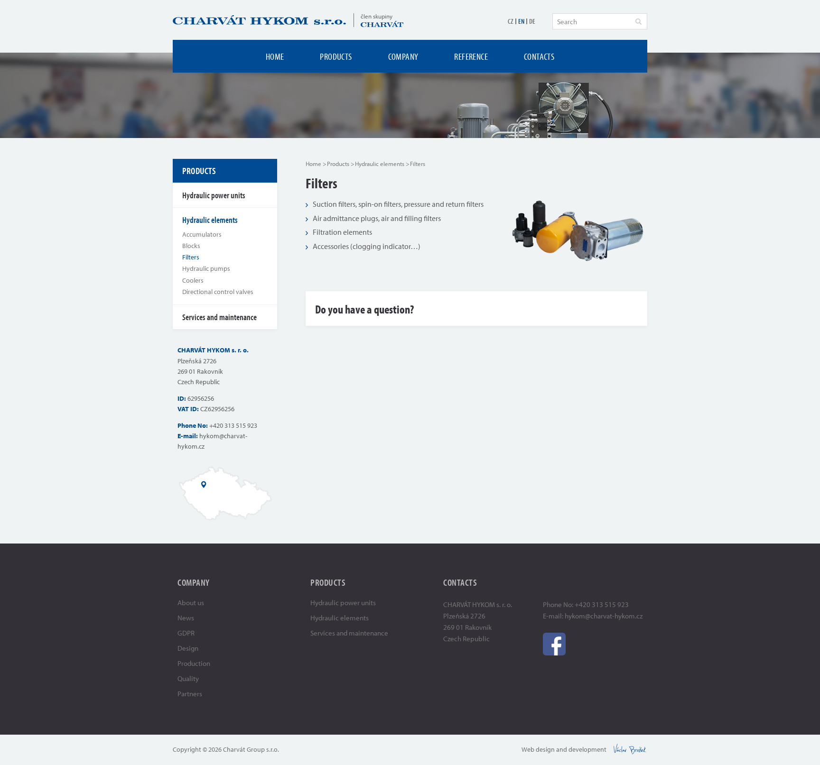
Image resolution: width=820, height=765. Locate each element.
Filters (190, 257)
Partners (189, 693)
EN (521, 21)
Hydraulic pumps (206, 268)
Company (403, 56)
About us (190, 602)
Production (193, 663)
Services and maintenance (219, 317)
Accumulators (202, 234)
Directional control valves (217, 291)
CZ (510, 21)
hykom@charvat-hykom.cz (604, 615)
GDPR (186, 632)
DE (532, 21)
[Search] (638, 21)
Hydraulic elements (379, 163)
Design (187, 648)
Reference (471, 56)
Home (275, 56)
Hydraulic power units (213, 195)
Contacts (539, 56)
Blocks (191, 245)
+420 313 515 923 (233, 425)
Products (336, 56)
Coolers (193, 280)
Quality (188, 678)
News (185, 617)
